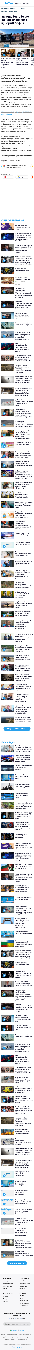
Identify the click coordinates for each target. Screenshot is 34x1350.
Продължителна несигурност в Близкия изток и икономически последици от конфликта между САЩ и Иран (23, 910)
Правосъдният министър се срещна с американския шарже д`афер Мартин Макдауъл (24, 637)
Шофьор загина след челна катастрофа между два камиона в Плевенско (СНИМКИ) (22, 667)
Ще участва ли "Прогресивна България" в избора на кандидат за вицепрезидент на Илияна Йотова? (23, 709)
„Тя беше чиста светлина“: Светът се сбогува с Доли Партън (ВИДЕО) (23, 974)
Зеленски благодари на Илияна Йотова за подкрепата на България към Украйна (23, 943)
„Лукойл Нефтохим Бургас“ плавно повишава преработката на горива (24, 402)
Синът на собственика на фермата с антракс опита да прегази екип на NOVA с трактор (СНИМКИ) (23, 237)
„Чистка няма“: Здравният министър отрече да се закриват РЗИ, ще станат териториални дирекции (23, 413)
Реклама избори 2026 (12, 1334)
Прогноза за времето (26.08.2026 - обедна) (22, 543)
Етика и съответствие (10, 1339)
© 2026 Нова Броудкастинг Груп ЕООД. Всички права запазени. (17, 1344)
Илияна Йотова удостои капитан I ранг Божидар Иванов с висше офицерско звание (23, 485)
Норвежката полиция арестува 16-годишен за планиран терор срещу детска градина (23, 758)
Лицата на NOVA (25, 1283)
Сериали (6, 1301)
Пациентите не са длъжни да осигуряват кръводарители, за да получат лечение (23, 687)
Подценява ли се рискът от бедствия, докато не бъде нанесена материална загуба (23, 514)
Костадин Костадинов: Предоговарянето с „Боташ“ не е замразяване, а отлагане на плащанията (23, 625)
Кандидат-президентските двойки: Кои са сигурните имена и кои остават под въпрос (24, 305)
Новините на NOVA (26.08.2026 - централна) (23, 932)
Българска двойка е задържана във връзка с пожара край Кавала (23, 1131)
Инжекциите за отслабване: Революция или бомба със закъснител (23, 594)
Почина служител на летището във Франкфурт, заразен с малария (23, 1141)
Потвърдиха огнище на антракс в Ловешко (23, 443)
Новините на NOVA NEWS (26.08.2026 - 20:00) (23, 898)
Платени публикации (22, 1339)
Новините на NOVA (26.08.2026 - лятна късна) (21, 795)
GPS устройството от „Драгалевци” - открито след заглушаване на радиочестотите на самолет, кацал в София (23, 260)
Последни (6, 1281)
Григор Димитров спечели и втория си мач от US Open (23, 835)
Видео (5, 1288)
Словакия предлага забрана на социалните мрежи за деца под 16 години (23, 1079)
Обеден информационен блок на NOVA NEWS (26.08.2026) (23, 1211)
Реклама (3, 1334)
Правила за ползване (25, 1337)
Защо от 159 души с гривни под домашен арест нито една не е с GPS (23, 315)
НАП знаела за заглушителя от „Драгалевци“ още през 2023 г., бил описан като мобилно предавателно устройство (23, 293)
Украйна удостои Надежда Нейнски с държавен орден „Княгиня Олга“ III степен (22, 889)
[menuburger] (2, 3)
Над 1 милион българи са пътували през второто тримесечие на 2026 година (23, 604)
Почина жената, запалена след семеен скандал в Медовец (23, 553)
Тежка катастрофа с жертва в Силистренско (23, 324)
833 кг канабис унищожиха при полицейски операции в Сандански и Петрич (23, 585)
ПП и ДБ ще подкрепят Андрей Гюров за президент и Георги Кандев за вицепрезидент (22, 697)
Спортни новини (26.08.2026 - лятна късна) (21, 776)
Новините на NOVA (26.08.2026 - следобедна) (21, 1192)
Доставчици (14, 1335)
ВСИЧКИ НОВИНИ (17, 1263)
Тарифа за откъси (6, 1335)
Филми (5, 1304)
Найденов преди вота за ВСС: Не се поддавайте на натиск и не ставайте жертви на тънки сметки (24, 248)
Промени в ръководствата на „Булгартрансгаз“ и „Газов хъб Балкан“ (22, 495)
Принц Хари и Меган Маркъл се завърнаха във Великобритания (23, 1201)
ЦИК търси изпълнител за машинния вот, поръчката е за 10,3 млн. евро (23, 226)
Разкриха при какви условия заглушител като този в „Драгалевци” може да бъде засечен (23, 368)
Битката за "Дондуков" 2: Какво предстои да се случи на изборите (23, 613)
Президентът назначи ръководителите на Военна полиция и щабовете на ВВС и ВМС (23, 358)
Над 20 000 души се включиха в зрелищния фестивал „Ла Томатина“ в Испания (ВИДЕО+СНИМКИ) (24, 1110)
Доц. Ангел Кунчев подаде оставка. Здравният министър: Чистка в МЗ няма (24, 504)
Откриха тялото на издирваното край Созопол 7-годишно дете (23, 463)
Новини (18, 3)
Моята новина (7, 1286)
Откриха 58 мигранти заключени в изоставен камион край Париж (23, 786)
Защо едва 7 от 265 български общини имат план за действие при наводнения (23, 648)
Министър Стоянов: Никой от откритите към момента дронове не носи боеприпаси (23, 454)
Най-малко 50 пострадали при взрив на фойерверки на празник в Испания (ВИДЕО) (23, 1089)
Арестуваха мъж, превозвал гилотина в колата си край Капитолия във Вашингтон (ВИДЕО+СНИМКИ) (22, 922)
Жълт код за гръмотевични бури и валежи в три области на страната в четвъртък (24, 423)
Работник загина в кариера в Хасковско (22, 269)
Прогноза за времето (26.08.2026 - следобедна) (22, 1173)
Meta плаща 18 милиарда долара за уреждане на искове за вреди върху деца (23, 815)
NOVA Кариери (24, 1303)
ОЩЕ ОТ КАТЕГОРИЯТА (17, 729)
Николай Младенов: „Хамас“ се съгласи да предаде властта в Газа (23, 983)
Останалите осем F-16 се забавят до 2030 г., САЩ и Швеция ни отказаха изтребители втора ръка (24, 380)
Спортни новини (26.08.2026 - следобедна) (20, 1183)
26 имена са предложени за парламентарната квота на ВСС (23, 563)
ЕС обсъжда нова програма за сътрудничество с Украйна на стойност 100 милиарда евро (22, 1232)
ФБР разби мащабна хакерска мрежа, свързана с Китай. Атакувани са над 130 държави (22, 347)
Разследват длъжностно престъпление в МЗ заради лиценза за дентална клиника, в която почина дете (23, 392)
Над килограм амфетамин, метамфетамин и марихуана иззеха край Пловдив (23, 525)
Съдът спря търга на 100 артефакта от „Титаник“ (23, 767)
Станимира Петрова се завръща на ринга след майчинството (23, 866)
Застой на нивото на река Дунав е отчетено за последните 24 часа (23, 719)
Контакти (20, 1335)
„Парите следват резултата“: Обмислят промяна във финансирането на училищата (23, 574)
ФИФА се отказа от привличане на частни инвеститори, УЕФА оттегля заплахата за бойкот (23, 826)
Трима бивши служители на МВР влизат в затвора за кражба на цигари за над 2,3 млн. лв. (23, 677)
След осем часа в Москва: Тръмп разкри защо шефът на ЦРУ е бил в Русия (24, 1099)
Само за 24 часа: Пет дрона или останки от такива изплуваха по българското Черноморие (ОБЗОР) (22, 336)
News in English (24, 1305)
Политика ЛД (15, 1337)
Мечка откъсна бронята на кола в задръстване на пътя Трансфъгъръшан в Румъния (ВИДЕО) (23, 805)
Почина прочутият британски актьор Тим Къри (23, 1027)
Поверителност (7, 1337)
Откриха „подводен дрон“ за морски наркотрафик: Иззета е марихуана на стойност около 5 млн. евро (23, 474)
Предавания (7, 1299)
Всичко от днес (8, 1283)
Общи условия (28, 1335)
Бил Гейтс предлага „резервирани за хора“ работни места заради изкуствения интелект (23, 748)
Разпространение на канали (24, 1334)
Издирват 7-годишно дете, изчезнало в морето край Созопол (22, 657)
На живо (25, 3)
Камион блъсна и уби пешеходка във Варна (22, 534)
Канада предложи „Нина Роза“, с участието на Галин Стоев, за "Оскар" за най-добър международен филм (23, 434)
